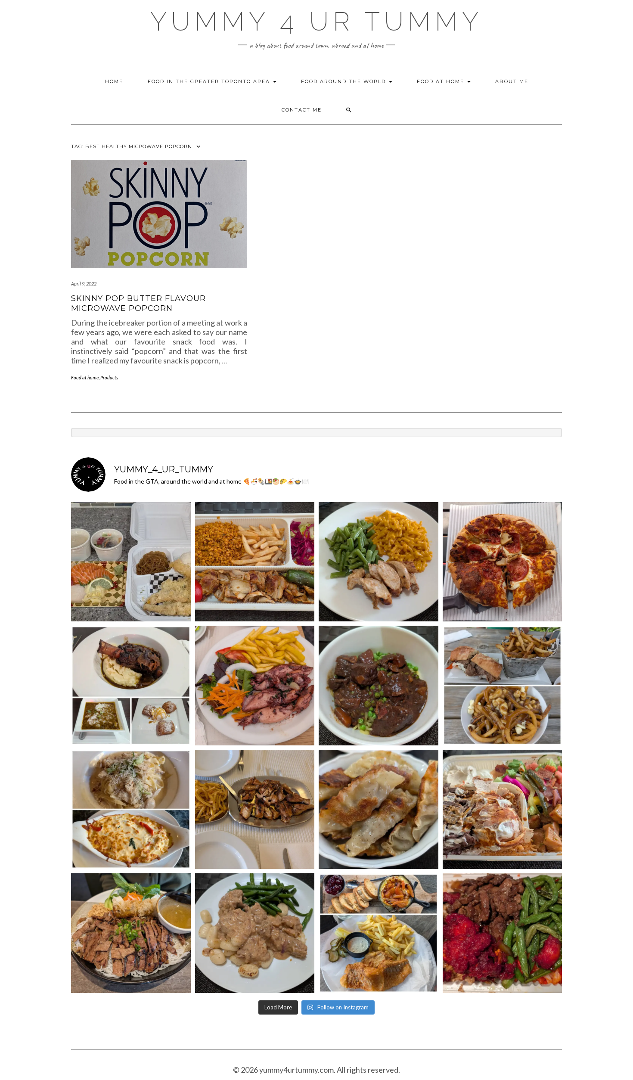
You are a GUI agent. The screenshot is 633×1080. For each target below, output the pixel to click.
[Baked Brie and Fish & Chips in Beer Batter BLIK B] (378, 933)
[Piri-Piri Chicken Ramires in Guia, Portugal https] (255, 809)
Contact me (302, 110)
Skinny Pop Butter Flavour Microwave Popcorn (138, 303)
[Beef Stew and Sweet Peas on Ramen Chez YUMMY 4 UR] (378, 685)
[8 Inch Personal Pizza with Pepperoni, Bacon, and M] (502, 562)
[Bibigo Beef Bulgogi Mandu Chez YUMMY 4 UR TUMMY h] (378, 809)
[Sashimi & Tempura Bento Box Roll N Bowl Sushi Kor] (131, 562)
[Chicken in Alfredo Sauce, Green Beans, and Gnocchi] (255, 933)
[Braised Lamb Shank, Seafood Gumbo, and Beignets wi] (131, 685)
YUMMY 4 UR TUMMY (316, 21)
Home (114, 81)
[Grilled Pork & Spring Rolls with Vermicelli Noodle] (131, 933)
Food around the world (344, 81)
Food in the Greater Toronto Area (210, 81)
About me (511, 81)
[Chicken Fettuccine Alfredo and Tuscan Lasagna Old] (131, 809)
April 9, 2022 (83, 283)
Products (109, 377)
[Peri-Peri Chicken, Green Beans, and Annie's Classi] (378, 562)
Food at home (441, 81)
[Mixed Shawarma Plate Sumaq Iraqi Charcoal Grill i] (502, 809)
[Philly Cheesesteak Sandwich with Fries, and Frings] (502, 685)
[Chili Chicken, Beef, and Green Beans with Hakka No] (502, 933)
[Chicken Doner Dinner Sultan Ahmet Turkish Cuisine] (255, 562)
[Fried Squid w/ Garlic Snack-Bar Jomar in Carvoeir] (255, 685)
